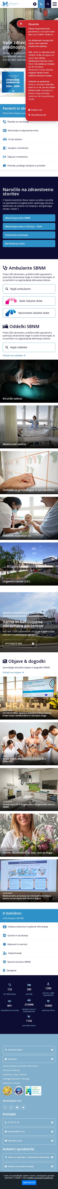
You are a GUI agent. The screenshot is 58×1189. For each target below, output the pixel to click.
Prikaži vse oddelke (13, 355)
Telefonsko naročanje (16, 235)
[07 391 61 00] (41, 4)
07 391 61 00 (13, 1122)
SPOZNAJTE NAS (13, 643)
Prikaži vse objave (12, 672)
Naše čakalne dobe (30, 301)
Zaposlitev (12, 1059)
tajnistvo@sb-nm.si (16, 1131)
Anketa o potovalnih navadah (21, 1166)
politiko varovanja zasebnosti (40, 1177)
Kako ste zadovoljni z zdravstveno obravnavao (29, 1157)
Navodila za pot (15, 1140)
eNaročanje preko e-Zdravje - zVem (23, 226)
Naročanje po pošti (15, 243)
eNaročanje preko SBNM (17, 217)
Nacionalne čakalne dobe (33, 313)
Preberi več (36, 110)
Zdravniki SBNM (15, 1049)
